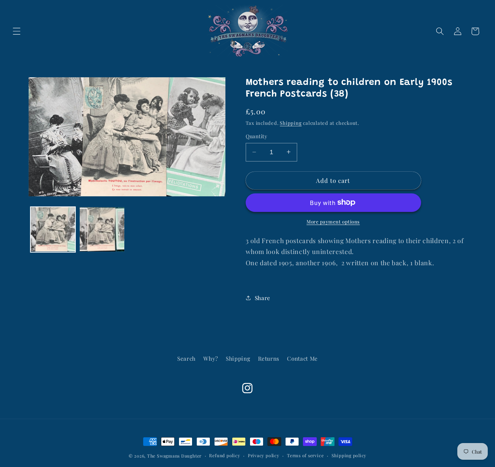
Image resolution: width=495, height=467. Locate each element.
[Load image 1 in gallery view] (53, 229)
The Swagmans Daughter (174, 456)
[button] (16, 31)
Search (186, 358)
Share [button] (262, 297)
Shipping (290, 123)
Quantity (256, 136)
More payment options (333, 221)
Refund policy (224, 455)
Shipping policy (349, 455)
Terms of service (305, 455)
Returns (269, 358)
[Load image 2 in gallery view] (102, 229)
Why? (210, 358)
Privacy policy (263, 455)
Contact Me (302, 358)
